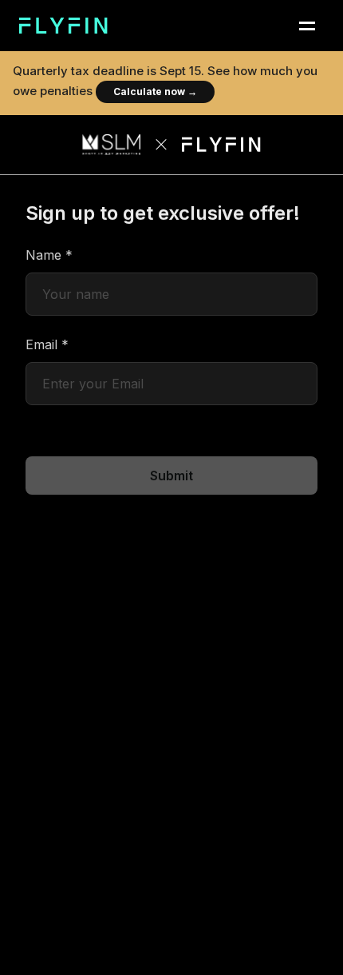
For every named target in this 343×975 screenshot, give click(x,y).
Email (47, 344)
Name (49, 255)
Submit (171, 476)
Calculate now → (155, 92)
